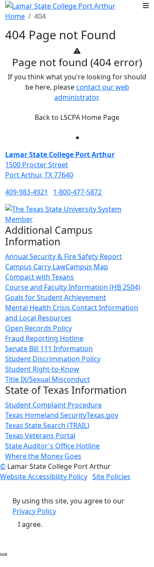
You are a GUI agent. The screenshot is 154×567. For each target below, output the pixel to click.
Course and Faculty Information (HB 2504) (72, 287)
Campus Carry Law (35, 266)
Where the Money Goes (43, 456)
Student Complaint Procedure (53, 405)
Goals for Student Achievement (55, 297)
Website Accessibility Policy (43, 476)
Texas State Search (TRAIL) (47, 425)
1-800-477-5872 (77, 192)
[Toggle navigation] (146, 5)
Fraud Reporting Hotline (44, 338)
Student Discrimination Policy (53, 358)
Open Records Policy (38, 328)
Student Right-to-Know (42, 369)
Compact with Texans (39, 277)
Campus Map (86, 266)
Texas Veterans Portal (40, 435)
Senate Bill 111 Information (49, 348)
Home (15, 16)
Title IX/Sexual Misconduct (47, 379)
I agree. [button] (30, 524)
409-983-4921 (26, 192)
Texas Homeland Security (45, 415)
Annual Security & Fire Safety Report (63, 256)
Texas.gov (102, 415)
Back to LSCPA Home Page (77, 117)
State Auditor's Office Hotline (52, 446)
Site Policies (111, 476)
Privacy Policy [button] (34, 511)
